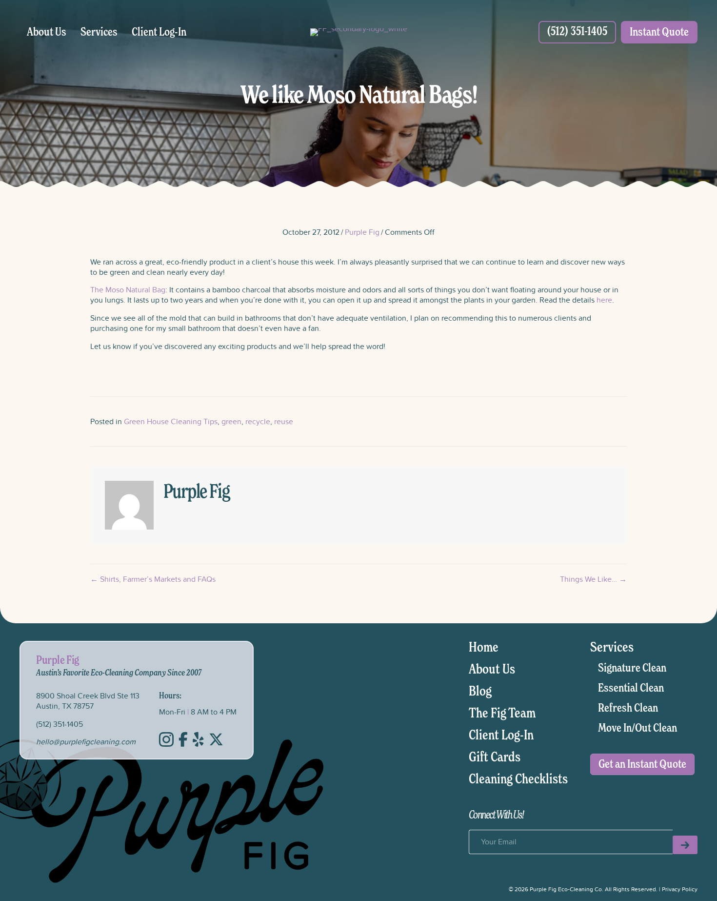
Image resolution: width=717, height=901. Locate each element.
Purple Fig (362, 231)
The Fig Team (502, 713)
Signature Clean (632, 668)
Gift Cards (494, 757)
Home (483, 648)
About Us (46, 32)
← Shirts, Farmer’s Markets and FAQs (153, 579)
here (604, 299)
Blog (480, 691)
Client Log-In (159, 32)
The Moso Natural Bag (127, 289)
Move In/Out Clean (637, 728)
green (231, 421)
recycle (257, 421)
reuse (283, 421)
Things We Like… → (593, 579)
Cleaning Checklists (518, 779)
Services (99, 32)
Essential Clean (631, 688)
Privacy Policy (679, 889)
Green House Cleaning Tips (171, 421)
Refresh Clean (628, 708)
